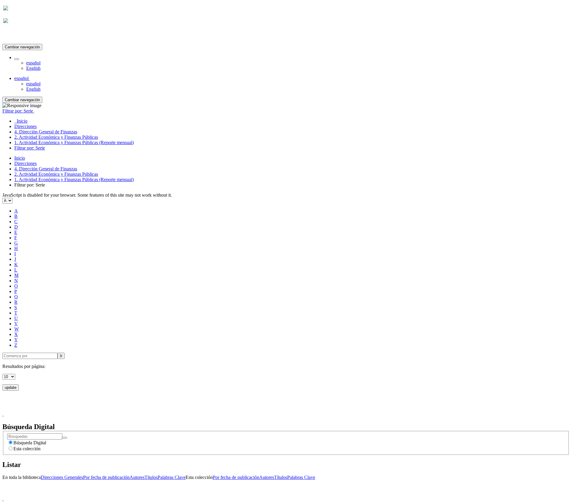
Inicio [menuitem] (20, 121)
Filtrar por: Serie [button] (18, 110)
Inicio (19, 158)
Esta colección (27, 448)
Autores (137, 477)
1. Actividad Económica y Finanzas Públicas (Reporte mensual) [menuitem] (74, 142)
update (10, 387)
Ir (61, 356)
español (33, 62)
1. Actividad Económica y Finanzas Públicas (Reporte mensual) (74, 179)
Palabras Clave (172, 477)
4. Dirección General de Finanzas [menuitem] (45, 131)
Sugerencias (296, 408)
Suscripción (14, 35)
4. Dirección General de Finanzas (45, 168)
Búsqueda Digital (29, 442)
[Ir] (64, 438)
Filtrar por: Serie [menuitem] (29, 147)
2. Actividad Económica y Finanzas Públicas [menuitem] (56, 137)
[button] (16, 59)
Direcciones (25, 163)
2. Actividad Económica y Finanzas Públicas (56, 174)
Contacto (273, 408)
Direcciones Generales (62, 477)
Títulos (151, 477)
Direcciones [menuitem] (25, 126)
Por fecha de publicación (106, 477)
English (33, 68)
